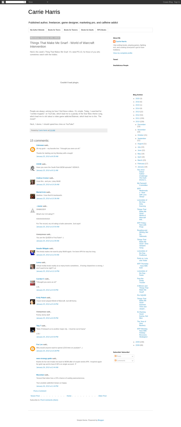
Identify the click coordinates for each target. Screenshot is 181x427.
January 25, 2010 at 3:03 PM (47, 290)
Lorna (38, 262)
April (140, 157)
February (141, 164)
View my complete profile (122, 53)
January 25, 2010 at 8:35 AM (47, 156)
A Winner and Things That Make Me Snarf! (142, 289)
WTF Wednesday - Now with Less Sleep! (142, 193)
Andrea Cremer (42, 178)
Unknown (40, 145)
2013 (138, 112)
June (140, 150)
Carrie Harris (44, 12)
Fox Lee (39, 345)
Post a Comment (40, 391)
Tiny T (38, 326)
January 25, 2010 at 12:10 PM (47, 271)
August (140, 144)
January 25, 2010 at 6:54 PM (47, 337)
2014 (138, 108)
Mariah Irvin (41, 192)
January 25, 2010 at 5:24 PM (47, 304)
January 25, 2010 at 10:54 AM (47, 227)
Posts (118, 356)
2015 (138, 105)
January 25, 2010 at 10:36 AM (47, 199)
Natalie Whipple (42, 249)
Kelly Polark (41, 298)
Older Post (102, 396)
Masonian (40, 375)
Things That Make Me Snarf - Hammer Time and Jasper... (141, 304)
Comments (120, 361)
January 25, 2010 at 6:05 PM (47, 318)
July (139, 147)
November (142, 130)
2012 (138, 115)
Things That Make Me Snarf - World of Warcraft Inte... (141, 214)
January (141, 167)
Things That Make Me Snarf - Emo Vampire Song (142, 244)
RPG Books (101, 30)
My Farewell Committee (142, 184)
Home (69, 396)
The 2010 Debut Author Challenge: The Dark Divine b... (142, 175)
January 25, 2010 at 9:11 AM (47, 170)
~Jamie (39, 206)
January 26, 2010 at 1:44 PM (47, 386)
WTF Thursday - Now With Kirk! (142, 266)
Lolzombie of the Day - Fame (142, 273)
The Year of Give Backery (141, 324)
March (140, 160)
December (142, 125)
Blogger (101, 420)
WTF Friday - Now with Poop (142, 225)
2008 (138, 345)
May (139, 154)
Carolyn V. (40, 279)
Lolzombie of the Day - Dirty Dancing (142, 203)
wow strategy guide (44, 359)
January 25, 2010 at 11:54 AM (47, 255)
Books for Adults (87, 30)
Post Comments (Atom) (49, 400)
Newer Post (35, 396)
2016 (138, 102)
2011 (138, 118)
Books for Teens (54, 30)
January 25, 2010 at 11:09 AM (47, 241)
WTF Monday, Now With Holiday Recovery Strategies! (142, 333)
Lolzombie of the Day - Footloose (142, 253)
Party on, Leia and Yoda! (142, 259)
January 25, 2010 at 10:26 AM (47, 185)
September (142, 139)
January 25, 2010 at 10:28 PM (47, 351)
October (141, 135)
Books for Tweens (71, 30)
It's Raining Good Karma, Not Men (142, 315)
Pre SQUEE (141, 295)
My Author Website (37, 30)
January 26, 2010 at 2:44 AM (47, 367)
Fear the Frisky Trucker (141, 281)
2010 (138, 122)
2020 (138, 99)
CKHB (38, 164)
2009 (138, 342)
